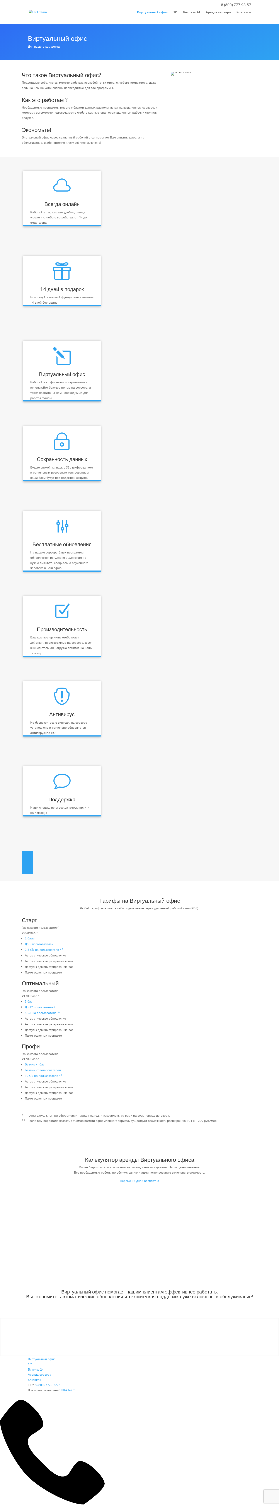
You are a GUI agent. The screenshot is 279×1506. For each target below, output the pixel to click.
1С (175, 12)
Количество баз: (35, 1209)
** (61, 950)
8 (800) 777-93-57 (236, 4)
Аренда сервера (218, 12)
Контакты (243, 12)
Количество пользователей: (44, 1194)
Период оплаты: (36, 1224)
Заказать (240, 1244)
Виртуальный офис (152, 12)
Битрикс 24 (191, 12)
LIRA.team (68, 1390)
